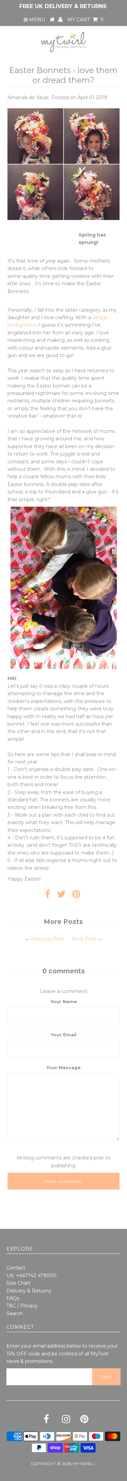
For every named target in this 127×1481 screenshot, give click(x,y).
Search (14, 1313)
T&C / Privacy (22, 1306)
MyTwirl (83, 1463)
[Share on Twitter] (61, 896)
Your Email (64, 1034)
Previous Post (47, 939)
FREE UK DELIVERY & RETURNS (63, 6)
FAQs (12, 1298)
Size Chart (18, 1283)
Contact (15, 1268)
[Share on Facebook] (47, 896)
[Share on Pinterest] (76, 896)
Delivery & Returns (28, 1291)
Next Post (84, 939)
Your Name (63, 1001)
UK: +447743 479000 (31, 1276)
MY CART (85, 20)
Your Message (63, 1067)
